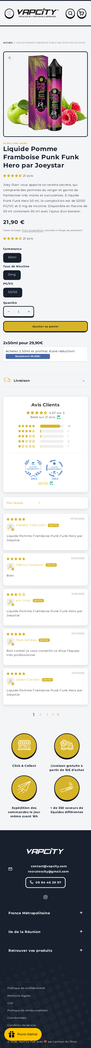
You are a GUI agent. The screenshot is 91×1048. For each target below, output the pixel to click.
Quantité (10, 302)
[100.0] (33, 468)
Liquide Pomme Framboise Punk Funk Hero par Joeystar (50, 42)
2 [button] (40, 714)
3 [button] (47, 714)
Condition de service (21, 1025)
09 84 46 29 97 (48, 882)
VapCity (24, 1041)
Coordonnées (16, 1017)
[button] (9, 13)
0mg (12, 274)
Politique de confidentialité (26, 988)
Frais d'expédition (33, 230)
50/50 (12, 292)
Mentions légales (19, 995)
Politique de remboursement (27, 1010)
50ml (12, 257)
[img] (16, 519)
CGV (10, 1003)
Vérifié (43, 483)
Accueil (8, 42)
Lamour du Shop (65, 1041)
